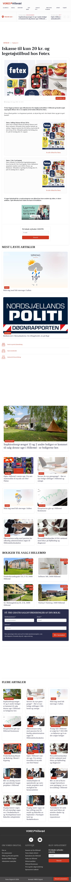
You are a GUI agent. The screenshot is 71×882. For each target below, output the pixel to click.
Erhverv (20, 7)
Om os (4, 850)
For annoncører (7, 853)
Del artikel (59, 98)
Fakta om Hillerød (31, 858)
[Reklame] (35, 212)
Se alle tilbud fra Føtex (53, 152)
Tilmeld (35, 237)
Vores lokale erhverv (31, 853)
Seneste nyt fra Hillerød (32, 850)
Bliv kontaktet (59, 635)
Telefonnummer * (10, 617)
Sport (58, 7)
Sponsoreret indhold (31, 869)
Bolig (13, 7)
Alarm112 (5, 7)
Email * (39, 617)
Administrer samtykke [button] (9, 861)
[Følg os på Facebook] (31, 840)
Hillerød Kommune (31, 864)
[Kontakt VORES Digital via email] (40, 840)
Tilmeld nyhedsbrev (61, 879)
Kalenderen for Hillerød (33, 856)
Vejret (65, 7)
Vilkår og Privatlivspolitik (10, 856)
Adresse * (8, 624)
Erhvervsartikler (30, 861)
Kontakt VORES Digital (9, 858)
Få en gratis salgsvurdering (34, 867)
